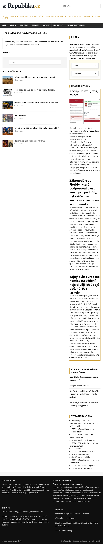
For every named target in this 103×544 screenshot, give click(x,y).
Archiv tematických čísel (82, 468)
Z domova (24, 25)
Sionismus (76, 448)
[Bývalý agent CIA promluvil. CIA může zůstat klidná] (8, 133)
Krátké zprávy (80, 85)
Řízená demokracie (83, 451)
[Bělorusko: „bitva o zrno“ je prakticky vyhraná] (8, 82)
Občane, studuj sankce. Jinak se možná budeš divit (36, 102)
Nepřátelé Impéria (83, 465)
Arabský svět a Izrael (76, 25)
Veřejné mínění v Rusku (79, 385)
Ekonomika (58, 25)
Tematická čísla (81, 416)
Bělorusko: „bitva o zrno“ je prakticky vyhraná (34, 77)
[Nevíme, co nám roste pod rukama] (8, 146)
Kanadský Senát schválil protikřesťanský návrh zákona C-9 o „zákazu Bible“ (84, 423)
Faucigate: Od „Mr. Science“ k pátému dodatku (34, 90)
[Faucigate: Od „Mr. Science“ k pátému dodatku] (8, 95)
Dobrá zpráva (20, 115)
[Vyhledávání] (80, 6)
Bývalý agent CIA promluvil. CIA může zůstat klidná (36, 128)
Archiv (13, 25)
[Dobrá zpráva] (8, 120)
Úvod (4, 25)
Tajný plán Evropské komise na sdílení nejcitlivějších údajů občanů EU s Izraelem (84, 284)
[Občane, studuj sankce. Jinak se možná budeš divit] (8, 107)
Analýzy (46, 25)
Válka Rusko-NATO (83, 440)
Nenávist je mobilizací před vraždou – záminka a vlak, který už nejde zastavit (84, 394)
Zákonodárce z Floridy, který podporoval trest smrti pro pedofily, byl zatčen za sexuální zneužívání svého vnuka (84, 192)
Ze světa (35, 25)
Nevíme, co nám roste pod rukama (29, 141)
